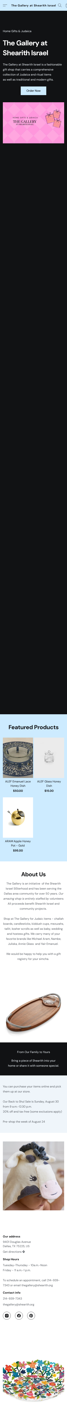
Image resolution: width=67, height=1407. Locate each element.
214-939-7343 (12, 1298)
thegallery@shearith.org (18, 1304)
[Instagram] (7, 1316)
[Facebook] (19, 1316)
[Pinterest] (31, 1316)
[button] (33, 5)
